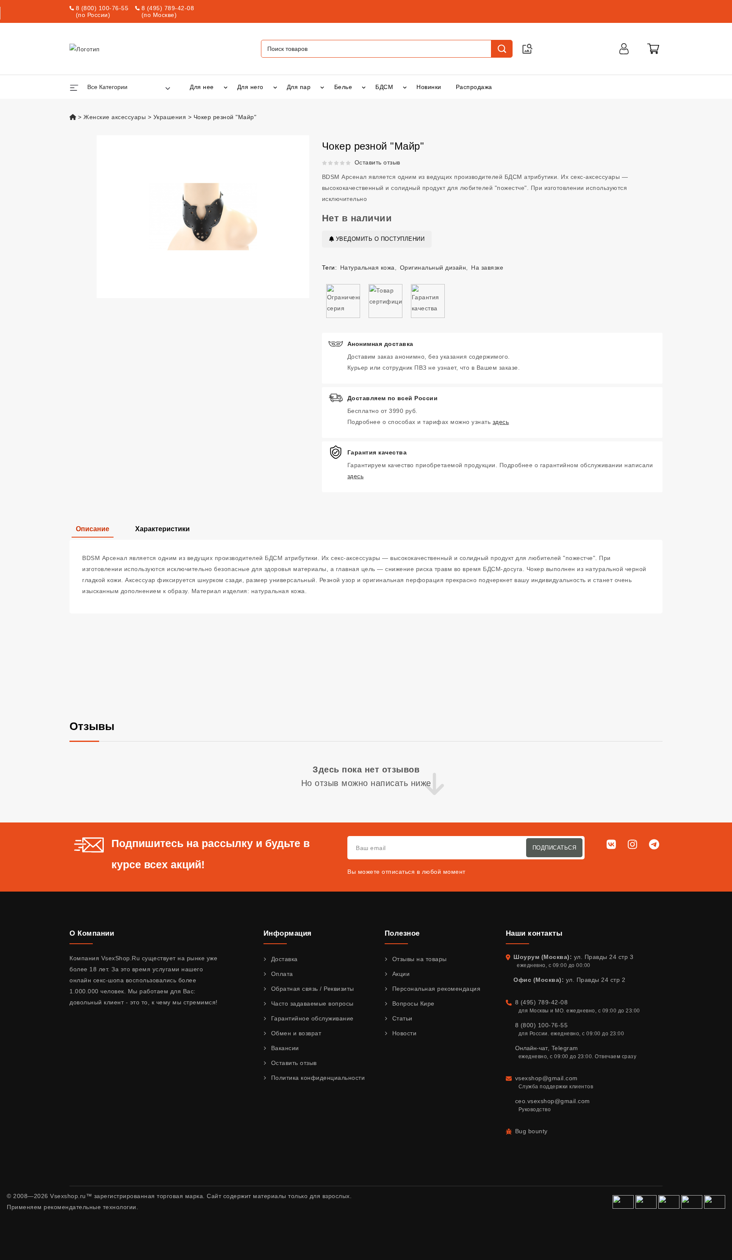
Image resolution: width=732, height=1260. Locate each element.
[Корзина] (653, 48)
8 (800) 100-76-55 (102, 8)
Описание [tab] (92, 528)
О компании (91, 933)
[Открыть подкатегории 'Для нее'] (225, 87)
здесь (501, 421)
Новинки (428, 87)
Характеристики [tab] (162, 528)
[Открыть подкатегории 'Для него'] (275, 87)
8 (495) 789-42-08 (167, 8)
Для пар (299, 87)
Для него (250, 87)
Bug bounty (531, 1131)
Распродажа (474, 87)
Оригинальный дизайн (433, 267)
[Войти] (624, 48)
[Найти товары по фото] (527, 48)
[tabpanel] (366, 576)
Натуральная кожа (367, 267)
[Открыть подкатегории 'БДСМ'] (404, 87)
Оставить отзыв (377, 162)
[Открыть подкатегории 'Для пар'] (322, 87)
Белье (343, 87)
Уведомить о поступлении (379, 239)
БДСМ (384, 87)
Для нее (202, 87)
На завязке (487, 267)
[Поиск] (501, 48)
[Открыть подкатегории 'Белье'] (363, 87)
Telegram (565, 1048)
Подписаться (554, 848)
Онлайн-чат (531, 1048)
